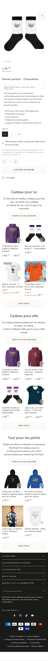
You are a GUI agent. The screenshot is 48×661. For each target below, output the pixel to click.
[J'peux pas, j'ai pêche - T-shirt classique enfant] (12, 516)
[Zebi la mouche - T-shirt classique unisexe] (12, 271)
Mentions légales (37, 646)
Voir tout (24, 304)
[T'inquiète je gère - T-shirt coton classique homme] (35, 271)
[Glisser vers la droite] (42, 52)
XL (20, 135)
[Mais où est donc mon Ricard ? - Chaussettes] (35, 233)
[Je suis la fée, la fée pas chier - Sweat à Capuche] (35, 357)
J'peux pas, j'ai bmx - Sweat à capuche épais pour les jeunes (12, 494)
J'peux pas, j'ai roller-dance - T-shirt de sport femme (34, 410)
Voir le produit (19, 240)
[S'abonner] (44, 591)
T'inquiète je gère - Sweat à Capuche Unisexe (11, 248)
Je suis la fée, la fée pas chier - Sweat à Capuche (34, 372)
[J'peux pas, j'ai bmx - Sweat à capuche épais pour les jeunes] (12, 479)
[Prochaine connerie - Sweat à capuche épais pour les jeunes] (35, 479)
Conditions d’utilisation (19, 643)
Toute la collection (24, 216)
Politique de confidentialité (36, 639)
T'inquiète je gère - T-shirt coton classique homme (35, 286)
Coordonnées (34, 643)
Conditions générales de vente (18, 646)
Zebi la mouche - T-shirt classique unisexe (12, 285)
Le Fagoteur (19, 636)
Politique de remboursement (15, 639)
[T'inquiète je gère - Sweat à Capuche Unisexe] (12, 233)
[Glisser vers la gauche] (36, 52)
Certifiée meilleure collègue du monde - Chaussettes (11, 410)
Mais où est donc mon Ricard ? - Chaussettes (35, 247)
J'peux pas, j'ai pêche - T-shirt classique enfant (12, 531)
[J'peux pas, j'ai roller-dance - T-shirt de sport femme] (35, 395)
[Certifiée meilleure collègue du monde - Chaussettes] (12, 395)
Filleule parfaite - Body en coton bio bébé (35, 530)
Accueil (7, 61)
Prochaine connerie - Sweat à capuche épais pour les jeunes (35, 494)
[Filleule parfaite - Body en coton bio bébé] (35, 516)
